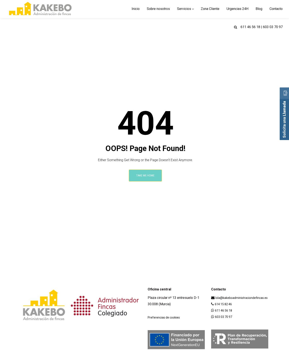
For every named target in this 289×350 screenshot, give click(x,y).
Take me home (145, 175)
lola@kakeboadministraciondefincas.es (241, 298)
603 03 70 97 (273, 27)
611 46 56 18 (250, 27)
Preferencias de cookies (164, 317)
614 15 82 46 (223, 304)
